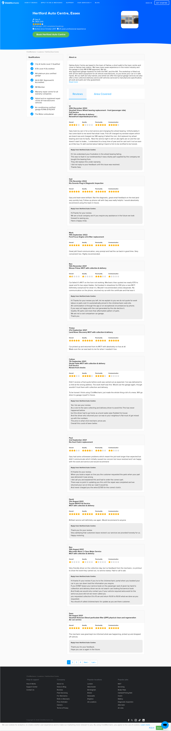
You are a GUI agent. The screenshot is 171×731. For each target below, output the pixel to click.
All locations (91, 702)
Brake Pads (122, 690)
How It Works (31, 2)
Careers (60, 705)
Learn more (145, 725)
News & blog (61, 687)
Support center (31, 687)
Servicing (121, 687)
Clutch (120, 696)
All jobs (121, 708)
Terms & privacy (62, 708)
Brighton (90, 699)
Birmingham (91, 690)
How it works (31, 684)
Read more (73, 82)
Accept (159, 728)
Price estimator (62, 702)
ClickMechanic (31, 52)
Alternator (121, 705)
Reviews (78, 93)
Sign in (149, 3)
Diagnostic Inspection (125, 702)
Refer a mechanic (63, 699)
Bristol (89, 693)
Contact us (30, 690)
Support (70, 2)
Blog (97, 2)
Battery (120, 699)
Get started (162, 3)
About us (60, 684)
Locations (40, 52)
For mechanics (62, 696)
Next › (86, 662)
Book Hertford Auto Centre (50, 34)
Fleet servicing (62, 693)
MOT (119, 684)
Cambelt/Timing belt (125, 693)
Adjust (151, 728)
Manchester (91, 687)
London (90, 684)
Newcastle (91, 696)
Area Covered (102, 93)
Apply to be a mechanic (52, 2)
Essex (75, 13)
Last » (94, 662)
